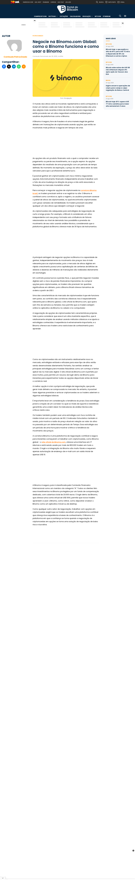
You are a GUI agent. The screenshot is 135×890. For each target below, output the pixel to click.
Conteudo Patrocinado (15, 56)
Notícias (52, 16)
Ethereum (106, 16)
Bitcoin (98, 16)
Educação (87, 16)
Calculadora (75, 16)
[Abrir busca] (120, 16)
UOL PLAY (61, 2)
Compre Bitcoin (40, 16)
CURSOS (53, 2)
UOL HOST (38, 2)
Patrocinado (38, 36)
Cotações (64, 16)
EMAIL (123, 2)
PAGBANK (46, 2)
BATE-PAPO (112, 2)
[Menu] (125, 16)
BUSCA (101, 2)
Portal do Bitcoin (67, 9)
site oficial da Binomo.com (54, 442)
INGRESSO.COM (28, 2)
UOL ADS (68, 2)
